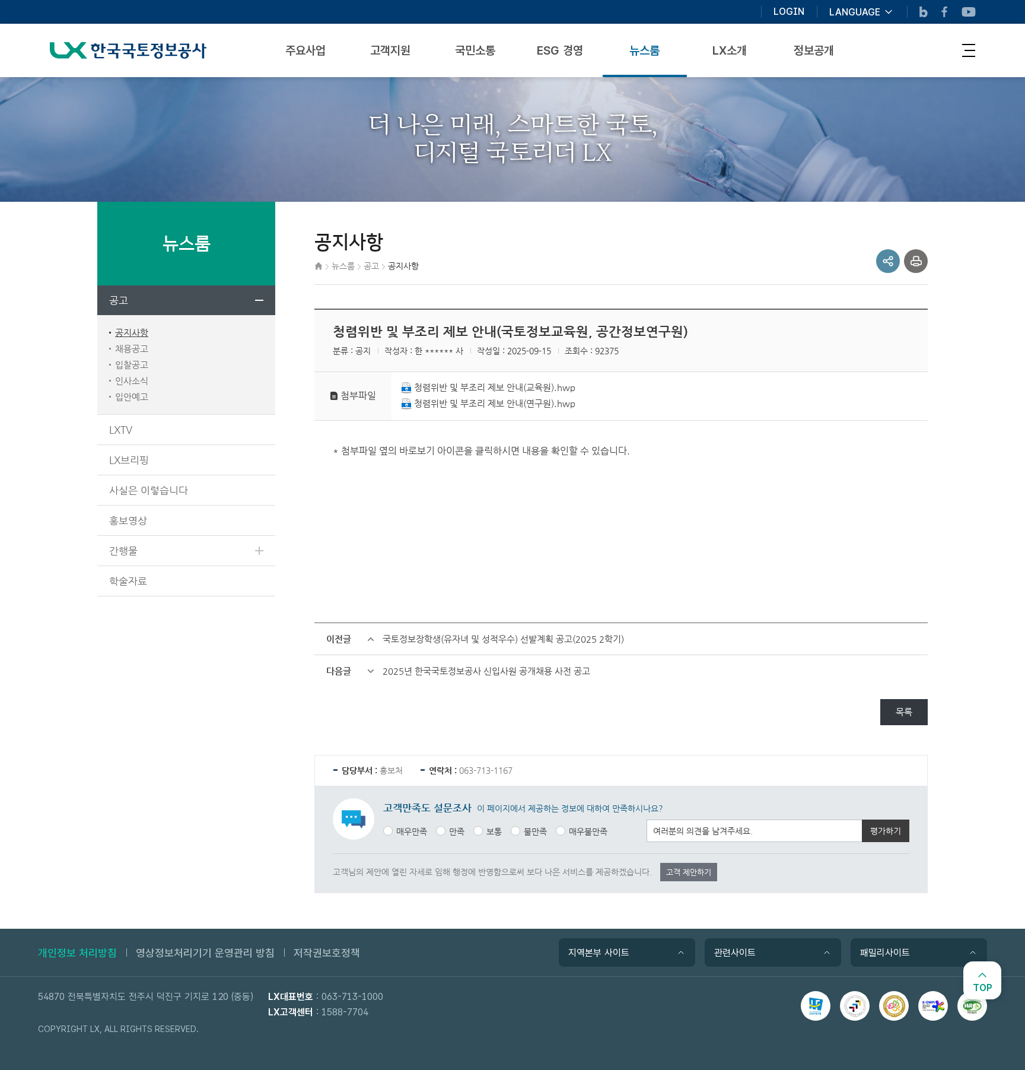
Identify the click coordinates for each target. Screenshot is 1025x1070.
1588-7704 (344, 1012)
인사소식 (131, 381)
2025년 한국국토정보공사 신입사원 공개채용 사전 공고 (486, 671)
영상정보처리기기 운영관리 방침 (205, 953)
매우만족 (411, 831)
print (916, 261)
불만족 (535, 831)
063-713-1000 (352, 996)
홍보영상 (128, 520)
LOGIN (788, 12)
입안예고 (131, 397)
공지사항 (131, 333)
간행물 (123, 551)
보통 (494, 831)
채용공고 (131, 349)
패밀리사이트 (885, 952)
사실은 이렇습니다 (148, 490)
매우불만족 (588, 831)
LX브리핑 (129, 460)
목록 (904, 712)
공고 (118, 300)
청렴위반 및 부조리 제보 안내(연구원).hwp (494, 403)
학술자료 (128, 581)
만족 (456, 831)
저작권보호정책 (327, 953)
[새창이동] (815, 1006)
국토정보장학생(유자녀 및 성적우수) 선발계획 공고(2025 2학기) (503, 639)
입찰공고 (131, 365)
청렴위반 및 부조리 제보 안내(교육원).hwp (494, 387)
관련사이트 (735, 952)
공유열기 (888, 261)
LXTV (120, 430)
